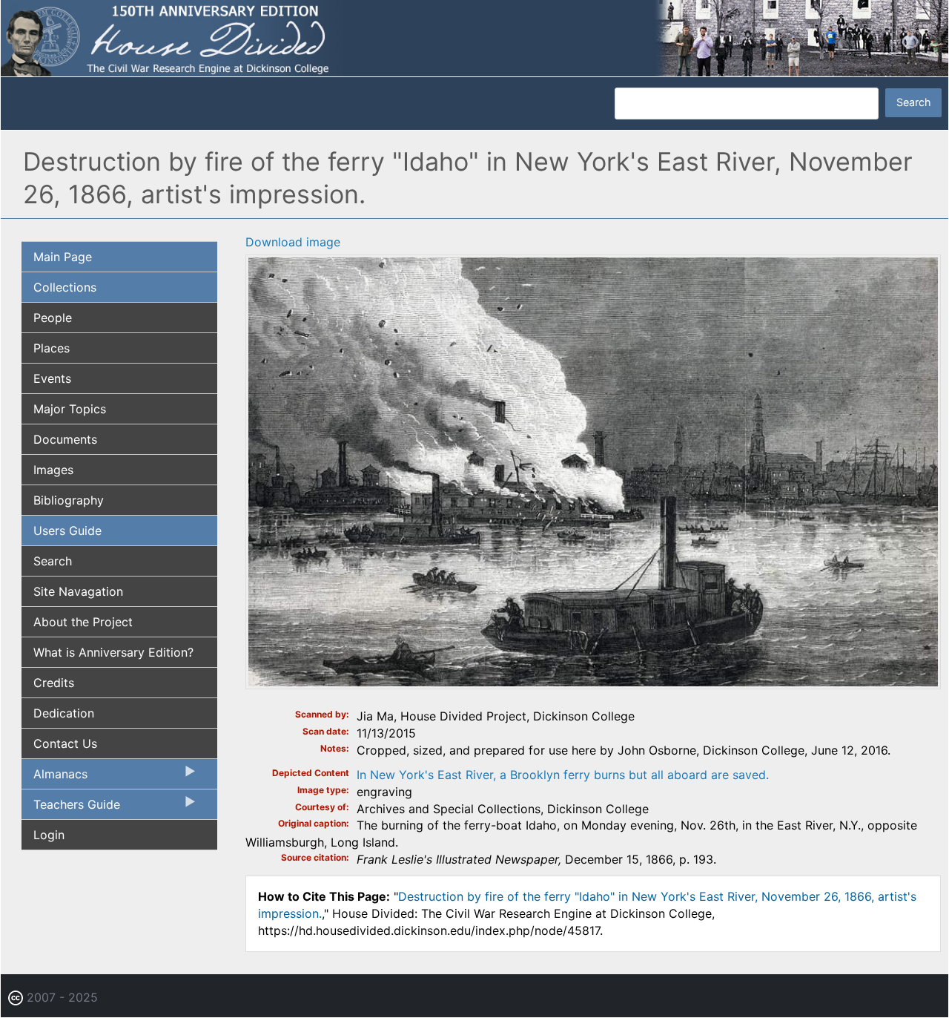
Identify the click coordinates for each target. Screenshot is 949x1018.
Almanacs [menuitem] (54, 777)
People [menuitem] (52, 317)
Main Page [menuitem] (62, 256)
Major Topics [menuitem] (69, 408)
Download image (292, 241)
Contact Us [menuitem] (65, 743)
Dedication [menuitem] (63, 713)
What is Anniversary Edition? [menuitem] (113, 652)
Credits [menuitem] (53, 682)
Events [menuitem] (52, 378)
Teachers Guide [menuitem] (71, 808)
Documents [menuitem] (65, 439)
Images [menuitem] (53, 469)
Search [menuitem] (52, 561)
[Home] (474, 37)
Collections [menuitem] (64, 287)
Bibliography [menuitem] (68, 500)
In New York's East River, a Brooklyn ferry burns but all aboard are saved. (563, 774)
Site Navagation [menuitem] (78, 591)
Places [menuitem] (51, 348)
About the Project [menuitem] (83, 621)
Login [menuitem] (49, 834)
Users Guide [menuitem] (67, 530)
